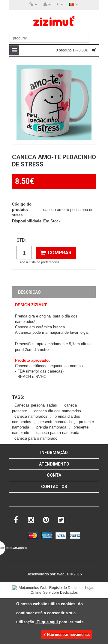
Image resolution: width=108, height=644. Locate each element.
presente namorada (55, 422)
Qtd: (21, 240)
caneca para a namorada (57, 432)
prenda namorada (51, 427)
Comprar (59, 252)
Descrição (29, 292)
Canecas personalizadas (35, 405)
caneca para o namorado (35, 438)
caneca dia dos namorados (57, 411)
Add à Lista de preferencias (39, 262)
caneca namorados (30, 416)
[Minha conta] (47, 4)
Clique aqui (47, 622)
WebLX (63, 574)
